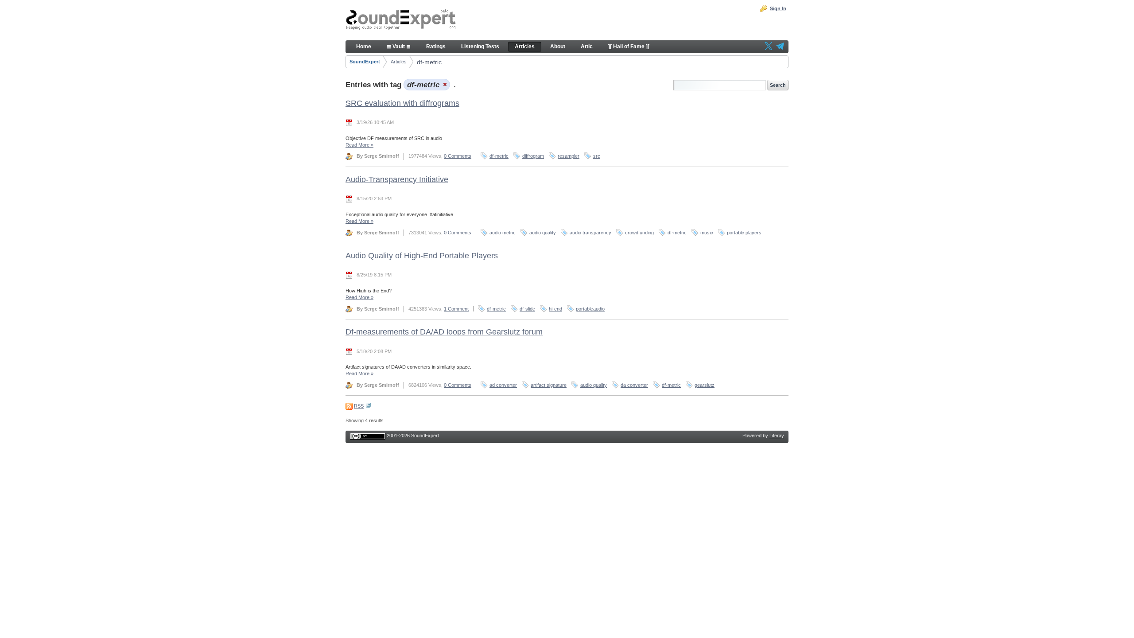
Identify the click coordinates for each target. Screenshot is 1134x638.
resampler (568, 156)
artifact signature (549, 385)
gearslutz (705, 385)
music (706, 232)
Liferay (776, 435)
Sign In (778, 8)
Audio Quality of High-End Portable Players (422, 255)
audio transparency (590, 232)
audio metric (502, 232)
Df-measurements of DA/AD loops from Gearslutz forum (444, 331)
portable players (744, 232)
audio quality (542, 232)
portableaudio (590, 308)
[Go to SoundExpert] (401, 20)
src (596, 156)
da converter (634, 385)
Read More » (359, 145)
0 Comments (457, 156)
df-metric (429, 62)
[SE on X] (769, 47)
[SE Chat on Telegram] (780, 47)
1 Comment (456, 308)
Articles (399, 61)
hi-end (555, 308)
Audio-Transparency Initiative (397, 179)
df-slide (527, 308)
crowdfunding (639, 232)
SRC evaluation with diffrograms (402, 103)
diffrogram (533, 156)
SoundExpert (365, 61)
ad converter (503, 385)
